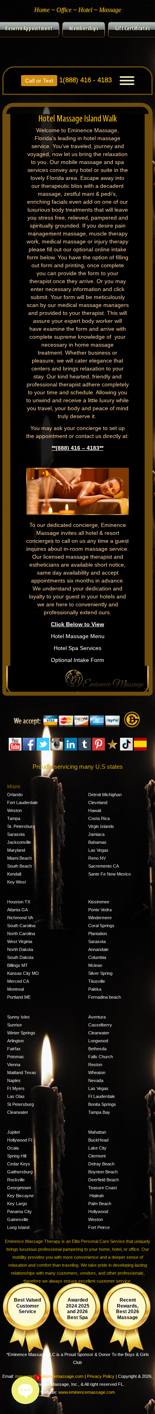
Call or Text (39, 80)
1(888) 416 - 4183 (68, 79)
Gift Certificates (132, 29)
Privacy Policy (100, 1376)
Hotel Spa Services (77, 648)
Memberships (83, 29)
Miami (13, 786)
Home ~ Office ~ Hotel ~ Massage (77, 9)
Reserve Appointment (28, 29)
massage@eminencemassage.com (49, 1376)
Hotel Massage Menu (78, 636)
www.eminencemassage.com (86, 1392)
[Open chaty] (25, 1390)
